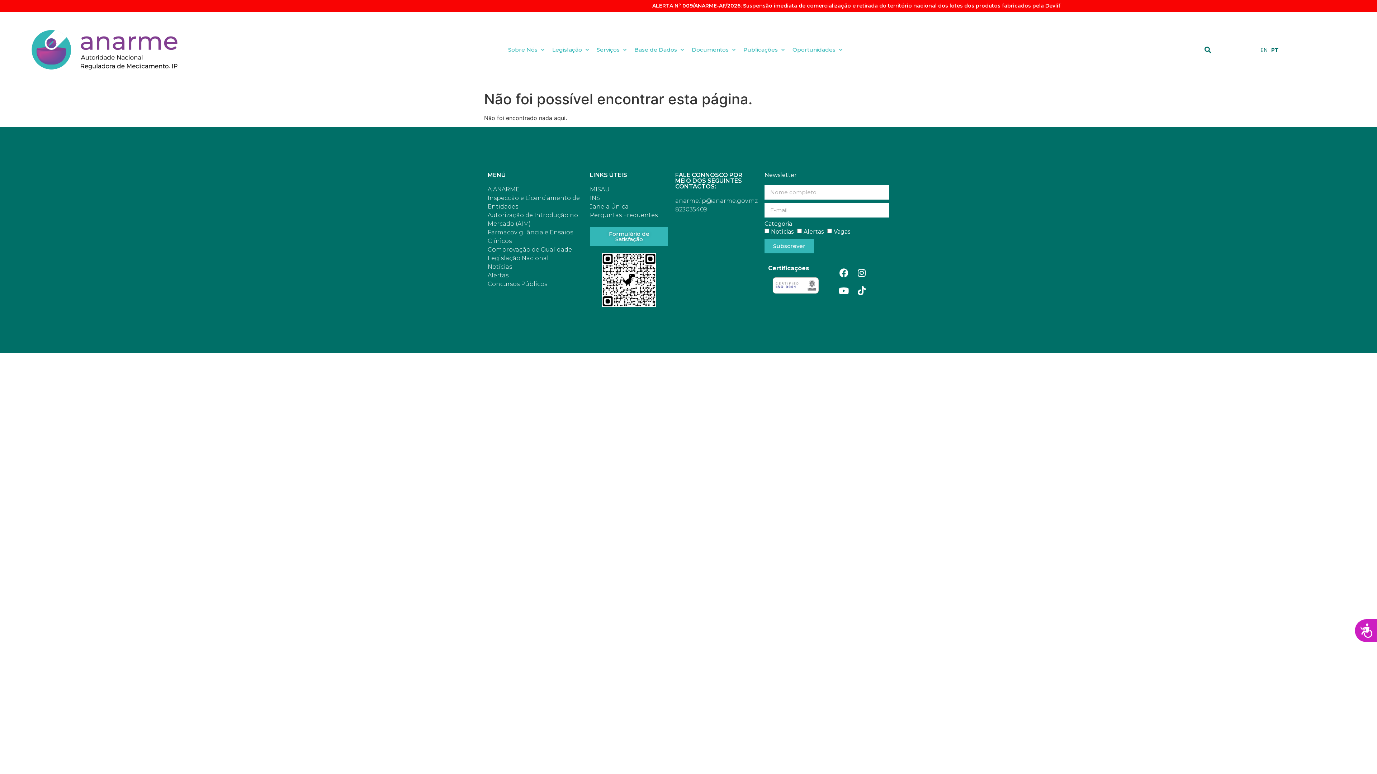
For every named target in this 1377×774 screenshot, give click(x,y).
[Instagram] (862, 273)
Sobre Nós (523, 49)
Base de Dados (655, 49)
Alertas (814, 231)
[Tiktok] (862, 291)
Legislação (567, 49)
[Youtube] (844, 291)
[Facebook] (844, 273)
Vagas (842, 231)
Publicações (760, 49)
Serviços (608, 49)
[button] (1208, 50)
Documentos (710, 49)
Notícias (782, 231)
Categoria (778, 224)
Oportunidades (814, 49)
